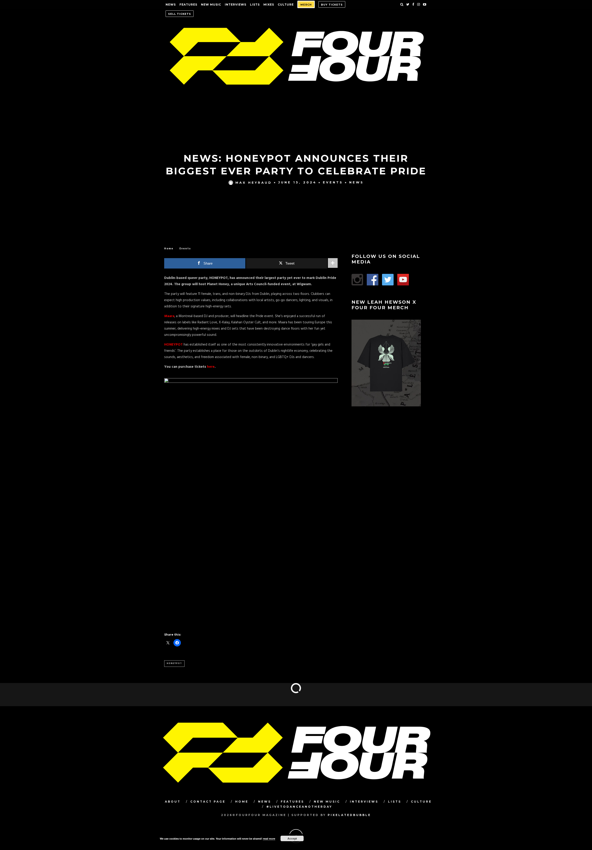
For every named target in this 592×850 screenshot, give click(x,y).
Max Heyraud (253, 182)
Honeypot (174, 663)
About (173, 801)
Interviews (235, 4)
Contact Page (207, 801)
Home (168, 249)
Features (188, 4)
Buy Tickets (332, 4)
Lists (255, 4)
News (171, 4)
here (211, 367)
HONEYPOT (173, 344)
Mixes (268, 4)
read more (269, 838)
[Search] (402, 4)
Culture (286, 4)
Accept (292, 838)
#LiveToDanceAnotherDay (299, 806)
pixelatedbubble (349, 815)
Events (333, 182)
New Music (211, 4)
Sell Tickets (179, 13)
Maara (169, 316)
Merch (306, 4)
